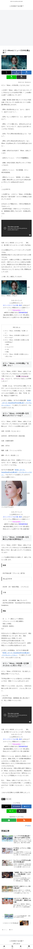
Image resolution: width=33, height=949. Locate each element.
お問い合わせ (16, 943)
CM (4, 799)
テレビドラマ (9, 347)
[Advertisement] (16, 28)
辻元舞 (9, 799)
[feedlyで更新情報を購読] (8, 820)
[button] (21, 77)
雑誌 (7, 351)
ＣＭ (7, 349)
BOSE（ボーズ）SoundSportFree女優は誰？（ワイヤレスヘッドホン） (16, 403)
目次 (14, 327)
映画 (7, 344)
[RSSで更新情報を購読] (24, 820)
